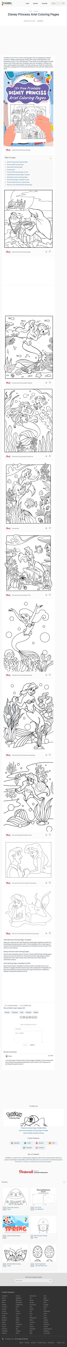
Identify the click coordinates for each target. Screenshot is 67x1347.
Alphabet (18, 1298)
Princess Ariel (11, 169)
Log (31, 1315)
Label (45, 1313)
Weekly (4, 1333)
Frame (18, 1311)
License (33, 1342)
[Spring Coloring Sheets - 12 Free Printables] (16, 1215)
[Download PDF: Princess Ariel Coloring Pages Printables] (46, 382)
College (46, 1305)
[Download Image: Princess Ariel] (50, 528)
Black (3, 1302)
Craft (17, 1307)
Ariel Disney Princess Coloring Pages (17, 177)
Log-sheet (47, 1333)
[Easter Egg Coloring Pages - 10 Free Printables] (16, 1187)
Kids (31, 1313)
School (4, 1326)
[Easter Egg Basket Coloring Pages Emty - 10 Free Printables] (43, 1244)
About (21, 1342)
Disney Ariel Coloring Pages (14, 167)
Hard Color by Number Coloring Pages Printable (33, 1130)
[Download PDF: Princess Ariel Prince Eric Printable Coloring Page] (46, 883)
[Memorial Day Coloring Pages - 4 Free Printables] (43, 1215)
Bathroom (19, 1300)
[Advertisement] (33, 40)
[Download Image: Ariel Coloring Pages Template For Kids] (50, 835)
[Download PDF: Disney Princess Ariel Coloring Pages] (46, 252)
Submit (32, 1045)
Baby (45, 1298)
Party (17, 1322)
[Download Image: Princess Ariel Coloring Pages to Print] (50, 595)
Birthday (46, 1300)
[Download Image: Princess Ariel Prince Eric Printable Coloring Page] (50, 883)
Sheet (17, 1326)
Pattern (18, 1296)
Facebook (40, 1161)
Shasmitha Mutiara (13, 1005)
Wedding (46, 1331)
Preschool (19, 1324)
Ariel (21, 1012)
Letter (27, 3)
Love (45, 1315)
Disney (7, 1012)
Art (30, 1298)
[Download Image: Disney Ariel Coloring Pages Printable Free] (50, 456)
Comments (40, 21)
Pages (36, 1012)
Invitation (5, 1313)
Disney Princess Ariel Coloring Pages (17, 162)
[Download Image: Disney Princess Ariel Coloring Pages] (50, 252)
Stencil (32, 1326)
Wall (31, 1331)
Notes (45, 1318)
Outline (46, 1320)
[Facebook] (21, 1018)
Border (32, 1302)
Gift (31, 1311)
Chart (17, 1333)
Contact (27, 1342)
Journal (18, 1313)
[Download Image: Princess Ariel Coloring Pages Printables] (50, 382)
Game (3, 1298)
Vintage (18, 1331)
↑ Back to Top (60, 1342)
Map (31, 1333)
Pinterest (34, 1161)
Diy (17, 1309)
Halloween (47, 1311)
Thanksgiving (48, 1329)
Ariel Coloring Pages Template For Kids (18, 179)
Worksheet (33, 1296)
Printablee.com (9, 1339)
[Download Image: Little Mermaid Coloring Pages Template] (50, 675)
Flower (4, 1311)
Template (44, 3)
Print (31, 1324)
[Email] (24, 1018)
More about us (19, 1161)
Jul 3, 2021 (50, 1055)
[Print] (27, 1018)
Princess (15, 1012)
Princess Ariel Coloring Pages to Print (17, 172)
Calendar (4, 1296)
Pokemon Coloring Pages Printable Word (33, 1128)
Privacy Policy (41, 1342)
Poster (4, 1324)
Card (45, 1296)
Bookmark (19, 1302)
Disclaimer (51, 1342)
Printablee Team (27, 1005)
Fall (45, 1309)
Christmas (33, 1305)
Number (35, 3)
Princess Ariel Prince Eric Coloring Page (18, 182)
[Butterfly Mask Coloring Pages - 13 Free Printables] (16, 1244)
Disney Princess (14, 58)
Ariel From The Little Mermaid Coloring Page (19, 185)
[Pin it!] (8, 150)
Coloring (28, 1012)
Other (31, 1320)
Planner (46, 1322)
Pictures (32, 1322)
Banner (4, 1300)
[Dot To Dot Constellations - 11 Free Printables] (43, 1187)
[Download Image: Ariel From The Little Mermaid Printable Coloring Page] (50, 933)
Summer (4, 1329)
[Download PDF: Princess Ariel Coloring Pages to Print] (46, 595)
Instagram (48, 1161)
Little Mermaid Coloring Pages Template (18, 174)
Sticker (46, 1326)
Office (17, 1320)
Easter (32, 1309)
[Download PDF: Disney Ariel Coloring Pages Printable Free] (46, 456)
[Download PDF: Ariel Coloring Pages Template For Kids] (46, 835)
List (17, 1315)
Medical (4, 1318)
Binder (32, 1300)
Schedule (46, 1324)
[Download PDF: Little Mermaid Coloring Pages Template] (46, 675)
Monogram (33, 1318)
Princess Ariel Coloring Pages (15, 164)
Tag (17, 1329)
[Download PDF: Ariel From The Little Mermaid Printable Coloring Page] (46, 933)
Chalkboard (19, 1305)
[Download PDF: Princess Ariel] (46, 528)
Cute (31, 1307)
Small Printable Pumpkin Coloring (33, 1133)
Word (45, 1302)
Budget (4, 1305)
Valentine (5, 1331)
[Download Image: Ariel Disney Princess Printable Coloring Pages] (50, 755)
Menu (17, 1318)
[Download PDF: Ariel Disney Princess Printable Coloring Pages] (46, 755)
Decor (45, 1307)
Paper (4, 1322)
